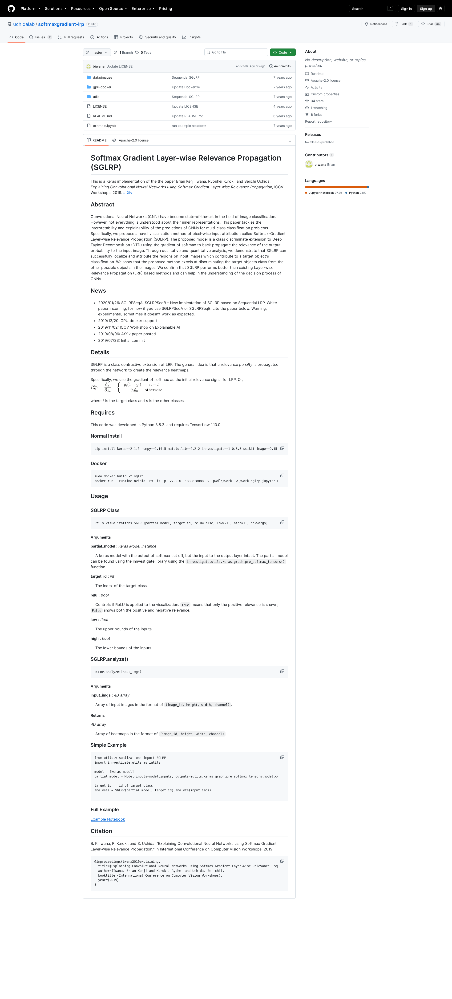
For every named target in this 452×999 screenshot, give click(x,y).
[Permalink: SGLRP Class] (87, 510)
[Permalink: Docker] (87, 463)
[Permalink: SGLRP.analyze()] (87, 659)
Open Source (111, 8)
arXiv (127, 192)
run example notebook (189, 126)
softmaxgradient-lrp (61, 24)
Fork (406, 24)
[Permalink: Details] (87, 352)
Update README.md (187, 116)
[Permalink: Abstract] (87, 204)
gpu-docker (102, 87)
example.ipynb (104, 126)
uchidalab (24, 24)
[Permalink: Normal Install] (87, 436)
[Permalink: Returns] (87, 715)
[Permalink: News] (87, 290)
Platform (28, 8)
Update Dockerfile (186, 87)
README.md (102, 116)
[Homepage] (11, 8)
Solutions (54, 8)
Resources (81, 8)
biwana (99, 66)
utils (96, 97)
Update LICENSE (119, 66)
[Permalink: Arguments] (87, 537)
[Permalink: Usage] (87, 496)
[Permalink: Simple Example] (87, 745)
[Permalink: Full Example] (87, 809)
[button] (282, 448)
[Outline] (290, 140)
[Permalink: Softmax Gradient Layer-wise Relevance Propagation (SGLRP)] (87, 162)
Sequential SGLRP (186, 77)
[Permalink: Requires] (87, 412)
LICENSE (100, 106)
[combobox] (238, 52)
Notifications (378, 24)
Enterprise (141, 8)
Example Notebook (108, 819)
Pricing (165, 8)
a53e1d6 (242, 66)
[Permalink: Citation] (87, 831)
